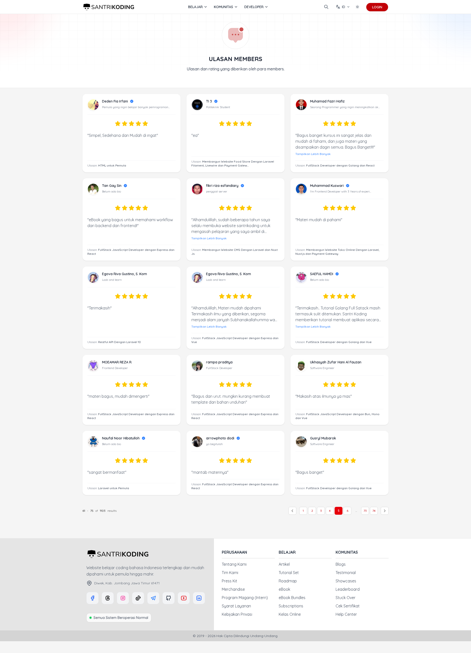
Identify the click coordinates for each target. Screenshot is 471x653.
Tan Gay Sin (111, 185)
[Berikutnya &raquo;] (385, 511)
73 (365, 510)
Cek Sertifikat (348, 605)
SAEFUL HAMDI (321, 274)
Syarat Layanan (236, 605)
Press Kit (229, 580)
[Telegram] (153, 598)
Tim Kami (230, 572)
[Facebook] (92, 598)
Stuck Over (345, 597)
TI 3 (209, 101)
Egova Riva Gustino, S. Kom (124, 274)
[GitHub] (168, 598)
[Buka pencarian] (326, 6)
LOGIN (377, 7)
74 (374, 510)
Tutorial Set (289, 572)
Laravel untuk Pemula (113, 488)
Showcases (346, 580)
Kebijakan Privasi (237, 614)
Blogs (341, 564)
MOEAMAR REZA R (116, 362)
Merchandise (233, 589)
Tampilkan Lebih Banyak (313, 154)
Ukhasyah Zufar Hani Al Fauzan (335, 362)
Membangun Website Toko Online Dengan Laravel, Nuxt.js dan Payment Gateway (337, 252)
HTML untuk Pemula (112, 165)
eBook (284, 589)
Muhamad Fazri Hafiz (327, 101)
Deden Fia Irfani (115, 101)
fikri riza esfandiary (222, 185)
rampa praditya (219, 362)
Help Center (346, 614)
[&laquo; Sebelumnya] (292, 511)
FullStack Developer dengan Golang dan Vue (339, 342)
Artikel (284, 564)
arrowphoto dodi (220, 438)
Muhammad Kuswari (327, 185)
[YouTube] (184, 598)
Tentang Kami (234, 564)
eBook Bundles (292, 597)
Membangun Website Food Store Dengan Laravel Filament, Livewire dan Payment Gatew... (232, 163)
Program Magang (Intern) (245, 597)
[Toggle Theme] (357, 6)
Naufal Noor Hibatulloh (121, 438)
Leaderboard (348, 589)
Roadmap (288, 580)
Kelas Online (290, 614)
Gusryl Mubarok (323, 438)
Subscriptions (291, 605)
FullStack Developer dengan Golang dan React (340, 165)
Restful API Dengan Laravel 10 (119, 342)
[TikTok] (138, 598)
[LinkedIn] (199, 598)
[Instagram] (123, 598)
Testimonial (346, 572)
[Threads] (108, 598)
